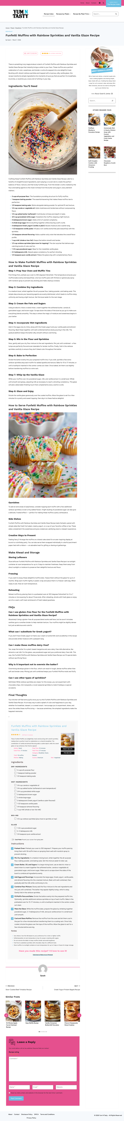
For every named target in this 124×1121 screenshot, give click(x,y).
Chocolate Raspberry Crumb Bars (109, 163)
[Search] (112, 101)
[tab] (39, 1031)
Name (12, 1087)
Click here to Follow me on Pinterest (43, 954)
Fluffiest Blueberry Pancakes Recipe (94, 130)
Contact (93, 3)
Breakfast (9, 31)
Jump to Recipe (31, 53)
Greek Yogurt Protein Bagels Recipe (67, 988)
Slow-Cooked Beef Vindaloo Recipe (19, 988)
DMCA (36, 1114)
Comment (14, 1059)
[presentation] (94, 119)
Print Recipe (67, 749)
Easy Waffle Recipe (32, 1023)
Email (35, 1087)
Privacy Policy (31, 1118)
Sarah (9, 40)
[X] (103, 3)
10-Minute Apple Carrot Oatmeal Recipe (11, 1025)
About (88, 3)
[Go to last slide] (6, 1015)
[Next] (79, 1015)
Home (82, 3)
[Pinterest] (99, 3)
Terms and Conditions (47, 1114)
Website (60, 1087)
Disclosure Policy (26, 1114)
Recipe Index (49, 14)
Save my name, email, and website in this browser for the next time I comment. (37, 1093)
